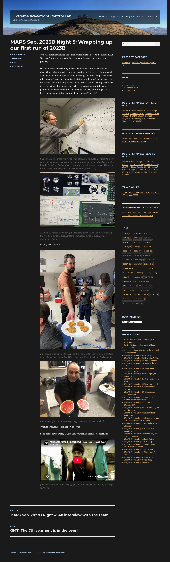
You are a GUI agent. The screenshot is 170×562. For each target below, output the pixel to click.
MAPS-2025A (130, 290)
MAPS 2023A (139, 141)
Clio (123, 65)
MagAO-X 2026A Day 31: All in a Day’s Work (141, 358)
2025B (138, 264)
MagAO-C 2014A (151, 170)
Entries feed (129, 85)
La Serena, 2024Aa (130, 192)
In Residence (129, 348)
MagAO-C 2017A (136, 164)
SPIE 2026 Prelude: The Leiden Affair (139, 345)
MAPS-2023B (16, 66)
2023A (127, 255)
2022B (148, 251)
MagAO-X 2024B (137, 113)
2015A (138, 238)
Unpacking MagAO (132, 303)
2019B (147, 247)
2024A (147, 255)
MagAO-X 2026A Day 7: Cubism (136, 462)
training (127, 299)
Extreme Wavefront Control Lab (42, 16)
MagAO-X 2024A (152, 113)
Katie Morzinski (17, 54)
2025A (127, 264)
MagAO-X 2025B (144, 111)
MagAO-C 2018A (143, 162)
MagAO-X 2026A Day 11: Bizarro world (139, 449)
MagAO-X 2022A (129, 119)
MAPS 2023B (127, 141)
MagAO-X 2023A (130, 116)
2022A (138, 251)
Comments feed (131, 88)
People (150, 16)
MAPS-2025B (145, 290)
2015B (148, 238)
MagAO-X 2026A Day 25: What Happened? (141, 384)
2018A (137, 247)
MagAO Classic (133, 16)
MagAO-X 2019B (135, 121)
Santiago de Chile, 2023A (149, 192)
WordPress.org (130, 90)
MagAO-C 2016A (129, 167)
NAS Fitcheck (141, 294)
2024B (150, 260)
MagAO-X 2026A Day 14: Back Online (139, 439)
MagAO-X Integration (133, 277)
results (154, 294)
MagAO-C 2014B (136, 170)
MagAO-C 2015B (143, 167)
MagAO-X (115, 16)
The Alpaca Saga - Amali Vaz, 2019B (136, 213)
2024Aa (127, 260)
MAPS (13, 62)
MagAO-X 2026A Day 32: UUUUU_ (137, 355)
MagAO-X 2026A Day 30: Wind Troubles (140, 361)
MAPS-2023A (129, 281)
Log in (127, 83)
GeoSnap (140, 273)
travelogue (139, 299)
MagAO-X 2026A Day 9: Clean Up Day (139, 457)
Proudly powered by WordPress (52, 553)
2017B (127, 247)
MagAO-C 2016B (151, 164)
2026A (148, 264)
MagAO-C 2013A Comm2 (132, 172)
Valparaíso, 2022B (130, 195)
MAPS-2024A (130, 286)
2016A (127, 242)
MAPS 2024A (151, 139)
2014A (147, 233)
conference (129, 268)
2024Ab (139, 260)
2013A (137, 233)
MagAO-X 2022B (145, 116)
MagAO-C (136, 62)
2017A (147, 242)
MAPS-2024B (145, 286)
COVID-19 (128, 273)
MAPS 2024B (139, 139)
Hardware (145, 62)
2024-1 (137, 255)
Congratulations (146, 268)
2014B (127, 238)
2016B (137, 242)
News (101, 16)
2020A (127, 251)
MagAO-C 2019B (129, 162)
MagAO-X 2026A (129, 111)
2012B (127, 233)
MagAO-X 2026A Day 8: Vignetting (138, 460)
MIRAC (127, 294)
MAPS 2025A (127, 139)
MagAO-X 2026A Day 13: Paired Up (138, 442)
